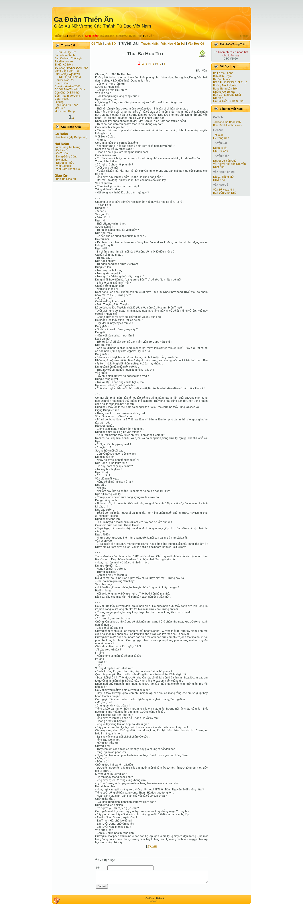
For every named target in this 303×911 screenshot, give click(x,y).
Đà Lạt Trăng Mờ (223, 176)
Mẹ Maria (61, 159)
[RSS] (56, 900)
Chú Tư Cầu (62, 83)
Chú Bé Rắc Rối (64, 80)
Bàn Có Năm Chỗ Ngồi (68, 58)
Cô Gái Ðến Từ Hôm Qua (70, 89)
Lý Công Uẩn (221, 138)
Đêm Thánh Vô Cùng (67, 95)
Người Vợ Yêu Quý (224, 160)
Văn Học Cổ (196, 43)
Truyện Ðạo (76, 35)
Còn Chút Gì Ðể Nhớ (67, 92)
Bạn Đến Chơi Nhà (224, 192)
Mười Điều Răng (65, 111)
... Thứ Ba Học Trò (65, 52)
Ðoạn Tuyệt (62, 98)
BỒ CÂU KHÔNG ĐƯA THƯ (71, 67)
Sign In (244, 35)
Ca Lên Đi (62, 150)
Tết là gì (218, 135)
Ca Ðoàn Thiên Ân (83, 19)
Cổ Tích (96, 43)
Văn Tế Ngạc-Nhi (223, 189)
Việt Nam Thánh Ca (68, 169)
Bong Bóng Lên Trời (67, 70)
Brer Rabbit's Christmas (227, 125)
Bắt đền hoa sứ (64, 61)
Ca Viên (149, 35)
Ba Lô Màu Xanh (65, 55)
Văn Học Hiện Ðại (173, 43)
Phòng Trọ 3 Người (224, 85)
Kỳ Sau (152, 846)
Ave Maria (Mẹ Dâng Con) (71, 137)
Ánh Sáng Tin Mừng (68, 147)
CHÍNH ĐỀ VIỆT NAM (68, 77)
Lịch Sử (110, 43)
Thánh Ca (61, 35)
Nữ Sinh (218, 97)
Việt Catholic (63, 165)
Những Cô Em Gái (224, 91)
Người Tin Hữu (65, 162)
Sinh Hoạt (122, 35)
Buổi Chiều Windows (67, 74)
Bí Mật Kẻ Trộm (64, 64)
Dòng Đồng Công (66, 156)
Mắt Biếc (60, 108)
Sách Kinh (107, 35)
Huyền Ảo (219, 179)
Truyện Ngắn (150, 43)
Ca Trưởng (62, 153)
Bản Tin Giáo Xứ (66, 179)
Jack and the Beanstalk (227, 122)
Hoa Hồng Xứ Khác (66, 105)
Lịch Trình (136, 35)
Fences (59, 101)
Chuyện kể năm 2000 (68, 86)
